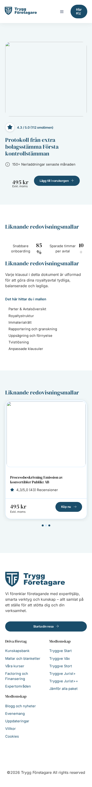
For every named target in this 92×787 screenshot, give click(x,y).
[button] (62, 11)
